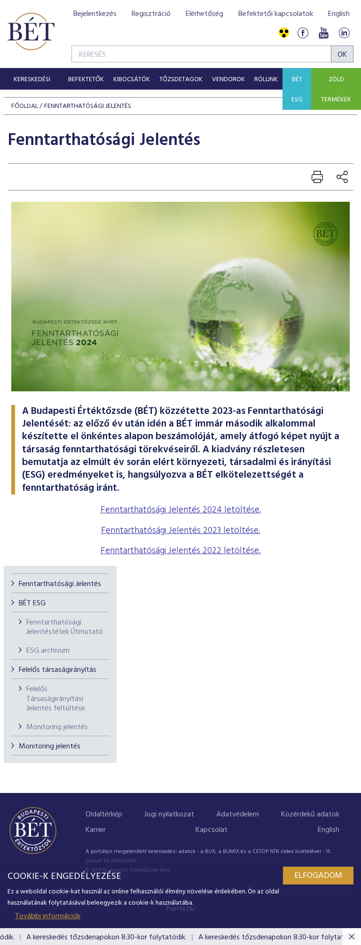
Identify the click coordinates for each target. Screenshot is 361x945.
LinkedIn (344, 33)
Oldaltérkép (104, 814)
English (339, 14)
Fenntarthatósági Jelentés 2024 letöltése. (181, 510)
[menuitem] (31, 79)
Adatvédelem (237, 814)
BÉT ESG (297, 89)
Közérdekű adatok (310, 814)
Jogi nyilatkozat (169, 814)
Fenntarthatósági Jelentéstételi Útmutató (64, 628)
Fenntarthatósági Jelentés (60, 584)
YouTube (323, 33)
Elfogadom (318, 876)
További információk (47, 916)
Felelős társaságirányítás (57, 670)
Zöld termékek (336, 89)
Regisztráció (151, 14)
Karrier (96, 830)
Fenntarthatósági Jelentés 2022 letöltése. (180, 551)
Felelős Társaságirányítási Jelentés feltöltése (55, 699)
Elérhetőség (204, 14)
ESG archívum (48, 651)
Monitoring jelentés (57, 727)
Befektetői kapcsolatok (275, 14)
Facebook (302, 33)
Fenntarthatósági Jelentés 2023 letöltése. (180, 531)
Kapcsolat (212, 830)
